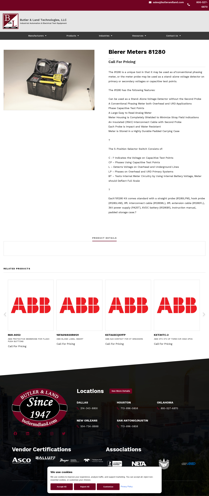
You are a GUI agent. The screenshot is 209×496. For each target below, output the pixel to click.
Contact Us (172, 35)
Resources (137, 35)
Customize (108, 487)
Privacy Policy (127, 486)
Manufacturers (36, 35)
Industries (104, 35)
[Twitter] (64, 433)
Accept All (61, 487)
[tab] (104, 238)
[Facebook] (15, 433)
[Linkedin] (27, 433)
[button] (120, 391)
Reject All (84, 487)
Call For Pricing (121, 62)
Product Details (104, 238)
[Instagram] (51, 433)
